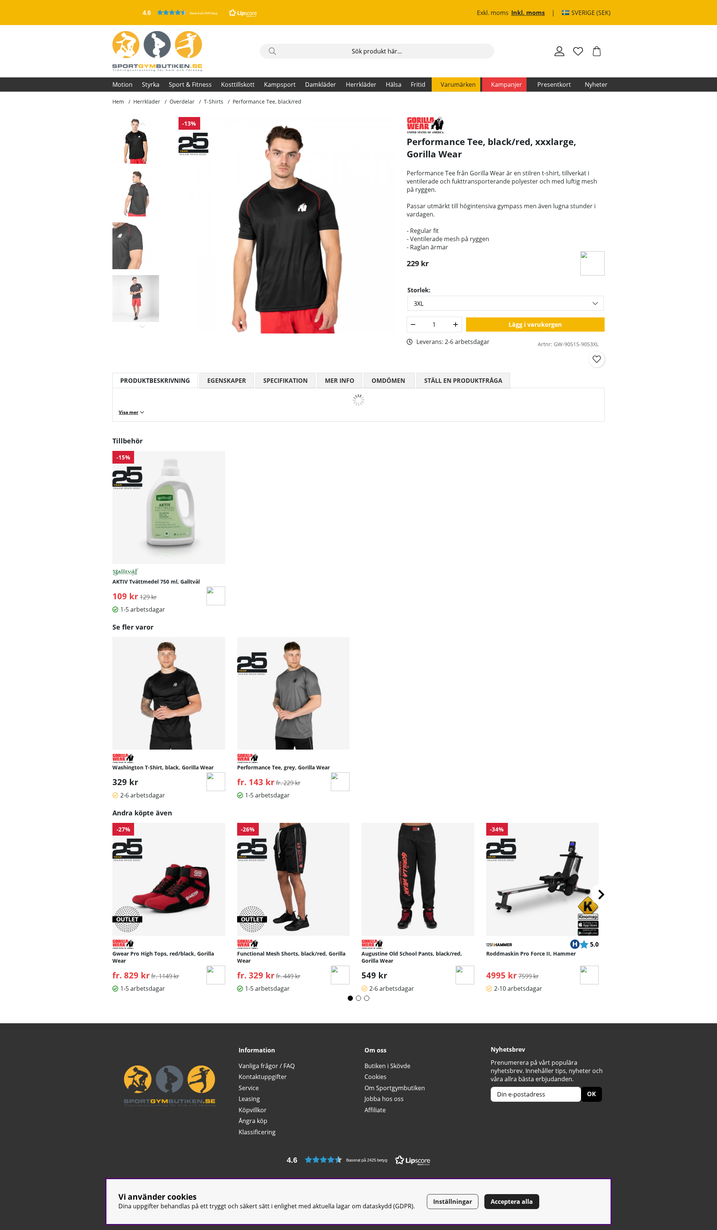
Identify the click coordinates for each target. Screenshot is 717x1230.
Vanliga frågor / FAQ (267, 1066)
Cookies (375, 1076)
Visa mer (128, 412)
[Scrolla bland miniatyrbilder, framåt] (142, 326)
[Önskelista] (578, 51)
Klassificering (257, 1132)
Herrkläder (361, 84)
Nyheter (596, 84)
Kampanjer (506, 84)
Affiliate (375, 1110)
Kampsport (280, 84)
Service (249, 1088)
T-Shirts (213, 101)
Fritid (418, 84)
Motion (122, 84)
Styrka (150, 84)
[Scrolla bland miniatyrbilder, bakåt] (142, 124)
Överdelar (182, 101)
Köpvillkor (253, 1110)
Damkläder (320, 84)
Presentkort (554, 84)
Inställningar (452, 1201)
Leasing (249, 1099)
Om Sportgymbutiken (394, 1088)
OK (591, 1094)
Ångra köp (253, 1121)
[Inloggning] (559, 51)
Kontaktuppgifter (263, 1076)
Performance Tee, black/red (267, 101)
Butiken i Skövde (387, 1066)
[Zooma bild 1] (287, 225)
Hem (118, 101)
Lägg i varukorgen (535, 324)
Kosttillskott (238, 84)
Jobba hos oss (384, 1099)
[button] (199, 12)
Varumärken (458, 84)
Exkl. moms (493, 13)
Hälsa (393, 84)
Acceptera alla (512, 1201)
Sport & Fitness (190, 84)
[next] (601, 894)
